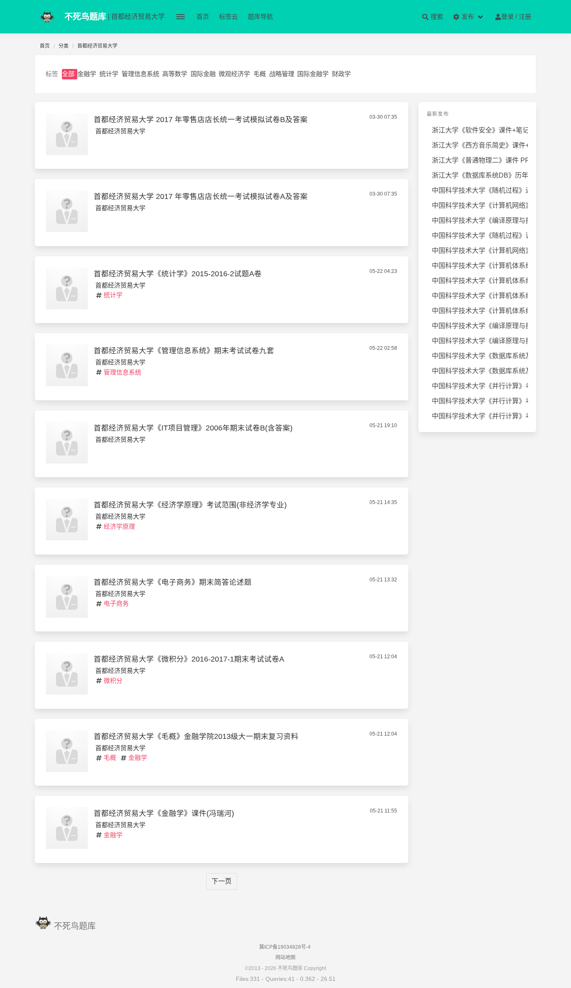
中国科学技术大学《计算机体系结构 (480, 265)
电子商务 (116, 603)
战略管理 (281, 73)
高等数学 (174, 73)
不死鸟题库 (75, 926)
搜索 (436, 16)
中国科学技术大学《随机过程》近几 (480, 190)
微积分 (113, 680)
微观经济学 (234, 73)
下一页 (222, 881)
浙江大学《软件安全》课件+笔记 (480, 130)
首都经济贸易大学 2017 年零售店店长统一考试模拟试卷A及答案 (201, 196)
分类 (64, 46)
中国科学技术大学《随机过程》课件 (480, 235)
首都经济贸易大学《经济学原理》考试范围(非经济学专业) (190, 505)
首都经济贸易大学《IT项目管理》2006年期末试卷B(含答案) (193, 428)
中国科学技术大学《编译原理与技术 (480, 220)
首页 (202, 16)
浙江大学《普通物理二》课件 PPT (480, 160)
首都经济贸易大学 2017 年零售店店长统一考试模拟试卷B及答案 (201, 119)
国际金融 (203, 73)
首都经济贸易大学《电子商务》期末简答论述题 (173, 582)
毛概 (259, 73)
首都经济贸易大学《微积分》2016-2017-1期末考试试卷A (189, 659)
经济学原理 (119, 526)
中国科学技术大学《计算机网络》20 (480, 250)
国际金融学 (313, 73)
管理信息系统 (140, 73)
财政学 (341, 73)
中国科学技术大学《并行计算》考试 (480, 386)
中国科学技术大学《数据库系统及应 (480, 355)
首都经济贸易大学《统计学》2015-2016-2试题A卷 (178, 274)
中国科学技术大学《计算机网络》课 (480, 205)
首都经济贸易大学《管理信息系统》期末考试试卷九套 (184, 350)
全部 (68, 73)
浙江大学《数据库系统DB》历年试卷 (480, 175)
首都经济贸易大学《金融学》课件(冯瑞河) (164, 813)
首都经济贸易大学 (120, 131)
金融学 (86, 73)
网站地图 (285, 957)
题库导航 (260, 16)
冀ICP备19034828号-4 (285, 947)
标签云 (228, 16)
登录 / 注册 (516, 16)
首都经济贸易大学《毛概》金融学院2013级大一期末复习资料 (196, 736)
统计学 (108, 73)
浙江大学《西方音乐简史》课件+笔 (480, 145)
